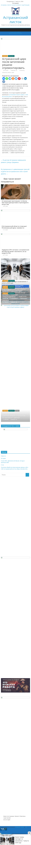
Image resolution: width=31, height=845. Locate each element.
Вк (26, 827)
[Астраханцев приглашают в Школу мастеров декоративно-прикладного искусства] (15, 185)
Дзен (22, 827)
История (3, 458)
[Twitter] (16, 78)
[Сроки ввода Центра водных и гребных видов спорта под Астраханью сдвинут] (15, 305)
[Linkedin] (25, 78)
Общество (11, 56)
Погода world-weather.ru (15, 32)
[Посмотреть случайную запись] (28, 29)
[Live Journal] (22, 78)
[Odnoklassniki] (13, 78)
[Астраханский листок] (2, 29)
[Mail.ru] (3, 81)
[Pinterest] (19, 78)
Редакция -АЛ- (14, 70)
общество (4, 72)
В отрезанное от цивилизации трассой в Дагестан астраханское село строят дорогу (15, 171)
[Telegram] (10, 78)
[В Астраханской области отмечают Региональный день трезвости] (15, 210)
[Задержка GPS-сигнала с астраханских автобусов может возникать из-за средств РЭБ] (15, 234)
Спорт (17, 410)
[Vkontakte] (3, 78)
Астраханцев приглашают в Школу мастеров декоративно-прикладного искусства (15, 202)
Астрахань (21, 70)
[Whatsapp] (6, 78)
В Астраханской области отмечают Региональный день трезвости (14, 227)
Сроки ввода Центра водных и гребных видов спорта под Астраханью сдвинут (15, 415)
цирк (13, 72)
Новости (5, 56)
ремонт (9, 72)
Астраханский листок (15, 19)
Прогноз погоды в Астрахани (15, 33)
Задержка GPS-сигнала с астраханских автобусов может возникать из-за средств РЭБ (15, 251)
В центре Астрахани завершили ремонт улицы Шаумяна (13, 161)
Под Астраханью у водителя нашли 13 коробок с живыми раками (14, 298)
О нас (2, 465)
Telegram (17, 827)
